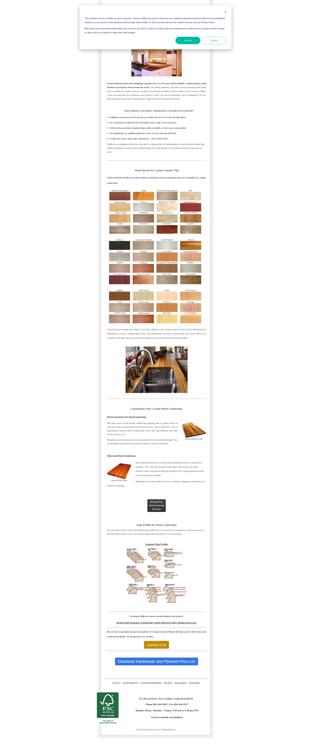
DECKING (168, 683)
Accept (188, 40)
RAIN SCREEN (180, 683)
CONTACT (116, 683)
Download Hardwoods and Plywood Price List (156, 661)
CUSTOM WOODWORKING (151, 683)
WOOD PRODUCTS (130, 683)
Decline (214, 40)
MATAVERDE (194, 683)
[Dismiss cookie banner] (225, 12)
